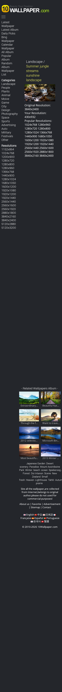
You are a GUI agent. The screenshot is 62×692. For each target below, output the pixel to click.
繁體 (46, 521)
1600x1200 (8, 186)
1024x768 (7, 153)
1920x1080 (8, 190)
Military (6, 132)
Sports (5, 121)
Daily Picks (8, 33)
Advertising (8, 125)
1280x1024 (8, 179)
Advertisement (52, 504)
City (3, 106)
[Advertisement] (40, 273)
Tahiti (51, 480)
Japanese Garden (35, 463)
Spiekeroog (55, 470)
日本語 (49, 514)
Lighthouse (41, 480)
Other (4, 140)
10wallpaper (26, 8)
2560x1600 (8, 205)
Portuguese (52, 518)
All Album (7, 52)
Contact (46, 507)
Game (5, 102)
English (30, 514)
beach (36, 470)
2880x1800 (8, 213)
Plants (5, 91)
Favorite (36, 504)
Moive (5, 99)
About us (24, 504)
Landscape (8, 84)
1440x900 (7, 175)
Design (5, 110)
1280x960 (7, 168)
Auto (4, 128)
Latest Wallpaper (7, 24)
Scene (47, 473)
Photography (9, 114)
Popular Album (6, 57)
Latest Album (9, 29)
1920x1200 (8, 194)
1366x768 (7, 171)
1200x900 (8, 157)
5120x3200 (8, 227)
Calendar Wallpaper (7, 46)
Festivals (7, 136)
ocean (44, 470)
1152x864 (7, 149)
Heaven (30, 480)
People (5, 87)
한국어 (37, 521)
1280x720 (7, 160)
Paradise (34, 466)
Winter (28, 470)
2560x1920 (8, 209)
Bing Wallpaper (7, 39)
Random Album (6, 65)
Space (5, 117)
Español (38, 518)
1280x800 (7, 164)
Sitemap (35, 507)
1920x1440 (8, 198)
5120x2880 (8, 224)
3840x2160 (8, 216)
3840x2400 (8, 220)
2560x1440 (8, 201)
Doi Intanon (37, 473)
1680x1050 (8, 183)
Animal (5, 95)
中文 (39, 514)
